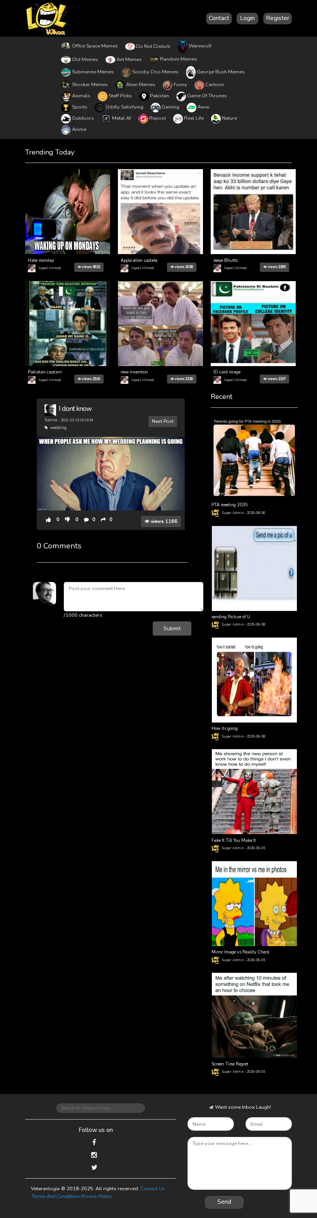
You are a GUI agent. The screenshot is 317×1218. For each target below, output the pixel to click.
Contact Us (152, 1188)
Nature (229, 118)
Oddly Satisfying (124, 106)
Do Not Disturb (153, 46)
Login (247, 18)
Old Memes (85, 59)
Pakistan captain (45, 372)
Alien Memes (140, 84)
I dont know (75, 408)
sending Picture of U (230, 617)
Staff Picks (120, 95)
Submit (172, 628)
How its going (224, 728)
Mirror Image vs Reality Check (240, 952)
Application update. (139, 260)
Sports (79, 106)
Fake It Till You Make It (233, 840)
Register (277, 18)
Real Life (194, 118)
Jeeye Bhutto (225, 260)
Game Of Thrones (207, 95)
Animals (81, 95)
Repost (157, 118)
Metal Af (121, 118)
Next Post (163, 421)
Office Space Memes (95, 45)
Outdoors (83, 118)
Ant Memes (129, 59)
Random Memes (178, 59)
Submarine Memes (93, 71)
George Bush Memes (221, 71)
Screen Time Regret (229, 1064)
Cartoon (214, 84)
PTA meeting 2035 (229, 505)
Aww (204, 106)
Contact (219, 18)
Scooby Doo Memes (155, 71)
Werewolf (200, 45)
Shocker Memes (90, 84)
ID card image (226, 372)
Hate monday (41, 260)
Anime (79, 129)
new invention (134, 372)
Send (224, 1202)
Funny (180, 84)
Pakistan (159, 95)
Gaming (170, 106)
